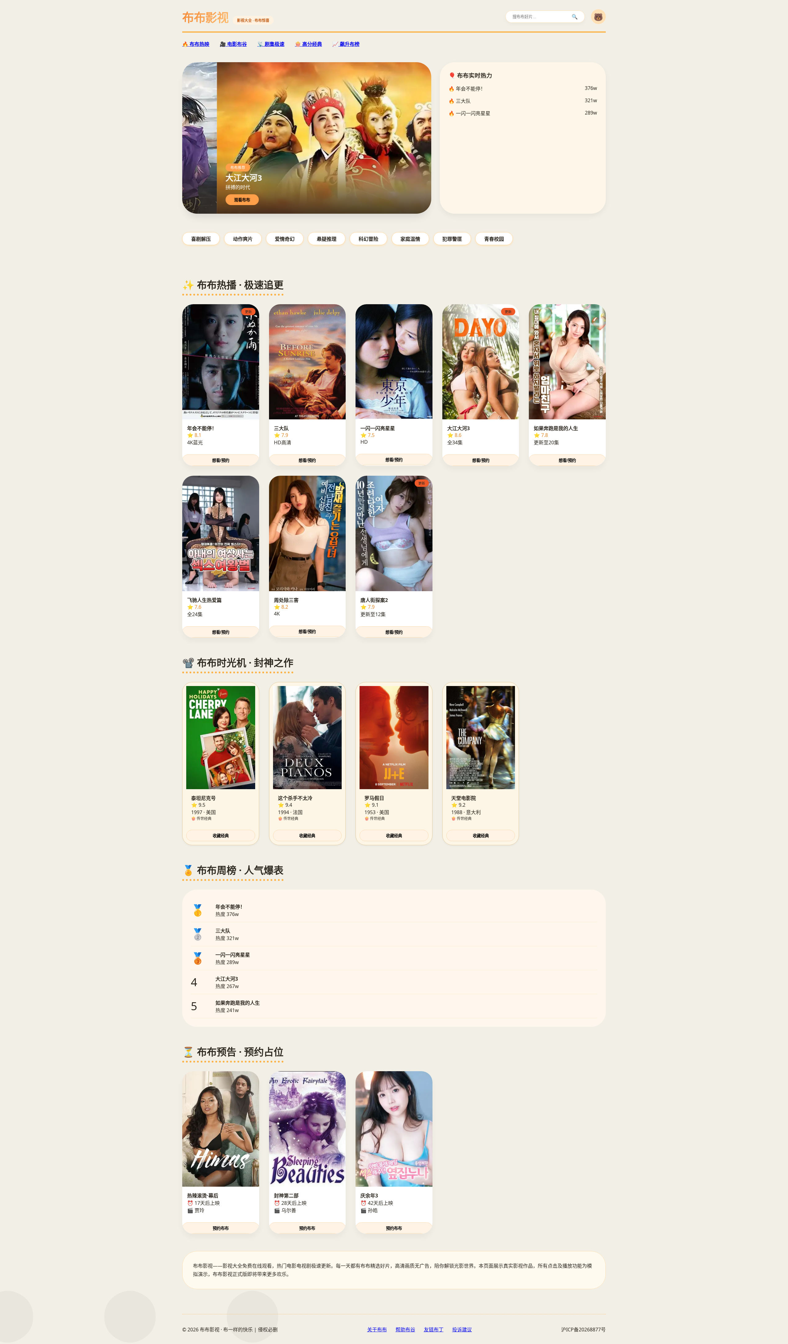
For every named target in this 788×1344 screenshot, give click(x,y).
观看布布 (248, 200)
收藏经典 (221, 835)
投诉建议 (462, 1329)
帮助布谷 (405, 1329)
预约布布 (221, 1228)
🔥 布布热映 (195, 44)
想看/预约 (220, 460)
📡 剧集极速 (270, 44)
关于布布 (377, 1329)
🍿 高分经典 (308, 44)
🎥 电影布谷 (233, 44)
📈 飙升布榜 (346, 44)
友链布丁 (434, 1329)
